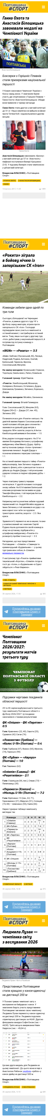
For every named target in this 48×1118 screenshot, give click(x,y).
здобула (27, 1071)
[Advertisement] (24, 218)
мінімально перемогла (13, 553)
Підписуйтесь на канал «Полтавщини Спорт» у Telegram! (26, 611)
